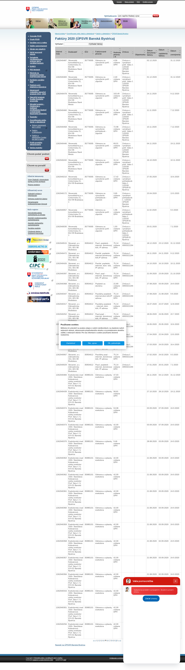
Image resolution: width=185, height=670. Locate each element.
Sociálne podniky (34, 228)
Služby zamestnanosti (38, 46)
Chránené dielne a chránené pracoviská (35, 232)
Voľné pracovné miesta (36, 53)
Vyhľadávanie (110, 16)
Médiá (125, 21)
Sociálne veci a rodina (87, 22)
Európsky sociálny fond (37, 81)
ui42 (64, 660)
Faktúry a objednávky (37, 131)
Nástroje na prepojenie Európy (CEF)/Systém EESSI (38, 75)
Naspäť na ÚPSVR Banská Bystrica (70, 645)
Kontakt (119, 2)
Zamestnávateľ (106, 21)
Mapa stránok (129, 2)
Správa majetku (36, 148)
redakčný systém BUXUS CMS (42, 660)
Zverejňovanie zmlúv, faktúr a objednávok (38, 121)
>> (120, 640)
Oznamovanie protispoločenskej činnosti (37, 203)
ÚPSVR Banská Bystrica (120, 33)
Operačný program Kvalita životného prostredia (37, 99)
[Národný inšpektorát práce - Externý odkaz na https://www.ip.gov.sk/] (38, 289)
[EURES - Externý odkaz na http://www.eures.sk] (38, 242)
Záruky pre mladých (37, 49)
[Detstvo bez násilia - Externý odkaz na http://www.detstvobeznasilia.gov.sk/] (38, 262)
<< (94, 640)
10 (116, 640)
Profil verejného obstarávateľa (36, 143)
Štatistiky (33, 117)
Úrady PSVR (35, 39)
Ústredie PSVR (35, 36)
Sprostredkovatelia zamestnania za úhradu (36, 214)
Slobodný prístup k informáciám (35, 195)
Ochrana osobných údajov (37, 199)
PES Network (35, 70)
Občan (38, 21)
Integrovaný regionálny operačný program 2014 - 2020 (38, 92)
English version (148, 2)
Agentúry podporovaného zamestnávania (37, 219)
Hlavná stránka (60, 33)
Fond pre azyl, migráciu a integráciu (38, 86)
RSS (138, 2)
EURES (33, 66)
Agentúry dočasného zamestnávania (35, 224)
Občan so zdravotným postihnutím (62, 23)
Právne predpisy (34, 185)
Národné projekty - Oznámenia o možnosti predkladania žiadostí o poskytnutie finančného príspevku (38, 109)
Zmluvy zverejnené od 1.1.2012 (39, 126)
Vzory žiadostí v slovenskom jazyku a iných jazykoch (38, 180)
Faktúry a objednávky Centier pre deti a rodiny (39, 137)
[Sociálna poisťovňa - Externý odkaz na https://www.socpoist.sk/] (39, 295)
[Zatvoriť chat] (175, 581)
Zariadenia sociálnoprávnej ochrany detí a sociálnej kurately (37, 60)
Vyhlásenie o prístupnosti (117, 658)
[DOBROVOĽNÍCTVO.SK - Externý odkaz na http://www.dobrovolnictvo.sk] (38, 249)
